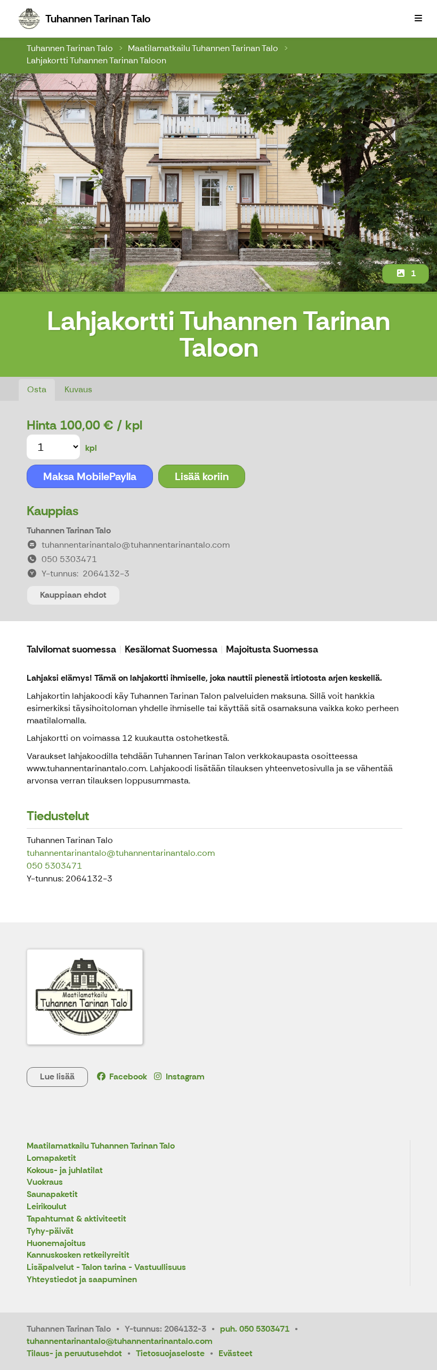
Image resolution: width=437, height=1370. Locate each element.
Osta (36, 389)
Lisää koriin (202, 476)
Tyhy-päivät (50, 1231)
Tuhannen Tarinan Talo (70, 48)
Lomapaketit (51, 1158)
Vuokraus (45, 1182)
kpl (91, 447)
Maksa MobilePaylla (89, 476)
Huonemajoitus (56, 1244)
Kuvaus (78, 389)
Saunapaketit (52, 1195)
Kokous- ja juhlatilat (65, 1171)
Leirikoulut (47, 1207)
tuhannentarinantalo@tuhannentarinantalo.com (121, 853)
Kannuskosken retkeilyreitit (78, 1255)
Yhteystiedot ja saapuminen (82, 1280)
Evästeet (235, 1353)
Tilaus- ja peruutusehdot (74, 1353)
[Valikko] (418, 18)
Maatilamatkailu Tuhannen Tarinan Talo (203, 48)
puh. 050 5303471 (254, 1328)
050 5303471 (54, 865)
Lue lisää (57, 1076)
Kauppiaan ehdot (73, 594)
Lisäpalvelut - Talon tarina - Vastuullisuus (106, 1267)
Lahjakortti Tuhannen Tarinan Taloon (96, 60)
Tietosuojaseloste (170, 1353)
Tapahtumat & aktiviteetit (76, 1219)
